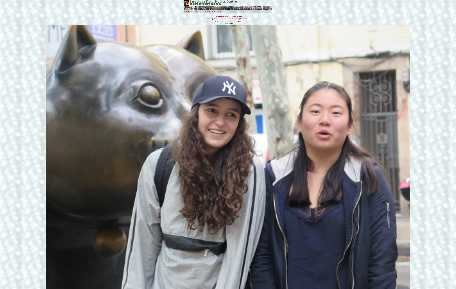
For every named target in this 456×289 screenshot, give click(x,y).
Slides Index (206, 11)
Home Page (188, 11)
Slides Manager (217, 11)
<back (217, 21)
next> (239, 21)
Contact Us (197, 11)
